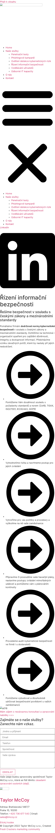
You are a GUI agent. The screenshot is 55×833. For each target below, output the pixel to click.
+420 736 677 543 (19, 813)
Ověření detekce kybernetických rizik (31, 61)
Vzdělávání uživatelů (22, 67)
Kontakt (10, 78)
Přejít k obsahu (8, 1)
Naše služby (12, 50)
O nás (9, 74)
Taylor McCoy (14, 800)
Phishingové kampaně (23, 57)
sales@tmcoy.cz (8, 817)
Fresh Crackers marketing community (20, 829)
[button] (27, 136)
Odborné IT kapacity (22, 71)
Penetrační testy (20, 54)
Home (9, 47)
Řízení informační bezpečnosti (27, 64)
